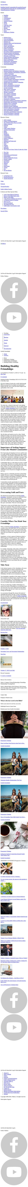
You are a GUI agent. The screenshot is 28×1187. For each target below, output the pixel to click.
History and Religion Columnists (12, 85)
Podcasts (6, 125)
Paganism (6, 153)
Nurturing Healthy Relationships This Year (11, 780)
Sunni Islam (7, 166)
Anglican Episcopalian (9, 129)
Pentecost (6, 345)
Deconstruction (7, 348)
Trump (5, 343)
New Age (6, 152)
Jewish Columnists (8, 88)
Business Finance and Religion (11, 53)
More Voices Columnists (10, 89)
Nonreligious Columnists (10, 95)
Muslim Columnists (8, 92)
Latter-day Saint (15, 8)
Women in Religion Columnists (11, 114)
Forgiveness (7, 334)
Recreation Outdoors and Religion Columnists (15, 100)
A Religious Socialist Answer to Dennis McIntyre (13, 896)
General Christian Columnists (11, 81)
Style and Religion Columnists (11, 110)
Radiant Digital (7, 1089)
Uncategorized (4, 602)
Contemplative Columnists (10, 75)
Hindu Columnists (8, 83)
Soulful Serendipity (5, 746)
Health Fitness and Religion (10, 58)
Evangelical (19, 7)
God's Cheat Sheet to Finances (11, 194)
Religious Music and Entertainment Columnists (15, 107)
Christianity (6, 135)
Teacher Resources (8, 178)
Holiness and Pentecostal (10, 141)
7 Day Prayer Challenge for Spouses (13, 198)
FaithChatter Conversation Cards (12, 205)
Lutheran (6, 146)
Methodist (6, 148)
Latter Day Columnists (9, 90)
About (5, 354)
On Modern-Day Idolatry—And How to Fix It (12, 978)
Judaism (6, 145)
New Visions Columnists (10, 93)
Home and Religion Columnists (11, 86)
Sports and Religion (8, 40)
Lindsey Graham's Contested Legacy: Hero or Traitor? (14, 958)
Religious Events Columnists (11, 106)
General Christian (8, 21)
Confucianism (7, 136)
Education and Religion (9, 56)
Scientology (7, 160)
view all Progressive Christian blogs (9, 984)
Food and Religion (8, 39)
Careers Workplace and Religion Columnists (15, 72)
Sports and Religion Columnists (11, 109)
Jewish (10, 8)
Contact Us (6, 1088)
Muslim (21, 8)
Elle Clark (3, 374)
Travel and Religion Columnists (11, 113)
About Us (6, 1073)
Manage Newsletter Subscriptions (12, 1091)
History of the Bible (8, 197)
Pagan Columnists (8, 96)
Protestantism (7, 156)
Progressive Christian (9, 10)
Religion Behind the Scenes (10, 157)
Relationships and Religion (10, 61)
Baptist (5, 132)
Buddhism (6, 134)
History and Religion (9, 46)
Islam (5, 144)
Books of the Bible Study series (11, 196)
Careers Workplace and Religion (12, 54)
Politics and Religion (9, 48)
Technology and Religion (10, 63)
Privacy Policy (7, 1084)
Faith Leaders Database (9, 128)
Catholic (7, 7)
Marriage (6, 337)
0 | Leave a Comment (6, 675)
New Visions (7, 29)
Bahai (5, 131)
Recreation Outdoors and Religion (12, 51)
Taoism (5, 167)
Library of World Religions (10, 121)
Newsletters (3, 208)
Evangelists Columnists (9, 78)
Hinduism (6, 139)
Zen (5, 169)
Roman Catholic (8, 159)
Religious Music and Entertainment (12, 43)
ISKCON (6, 142)
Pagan (5, 30)
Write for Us (7, 1082)
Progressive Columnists (9, 99)
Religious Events (8, 44)
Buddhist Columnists (9, 69)
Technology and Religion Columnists (13, 111)
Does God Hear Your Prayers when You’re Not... (13, 743)
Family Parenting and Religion (11, 57)
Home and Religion (8, 60)
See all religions (8, 170)
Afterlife (6, 340)
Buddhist (3, 7)
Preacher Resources (8, 177)
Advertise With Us (8, 1081)
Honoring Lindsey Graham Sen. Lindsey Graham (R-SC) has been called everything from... (14, 961)
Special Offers (4, 4)
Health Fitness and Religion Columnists (13, 82)
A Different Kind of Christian (11, 200)
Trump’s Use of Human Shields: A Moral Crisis (12, 938)
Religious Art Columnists (10, 104)
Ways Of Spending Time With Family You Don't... (13, 817)
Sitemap (6, 1094)
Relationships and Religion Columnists (13, 102)
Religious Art (7, 41)
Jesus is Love (7, 201)
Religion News (7, 37)
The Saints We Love (9, 204)
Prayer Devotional (8, 203)
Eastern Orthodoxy (8, 138)
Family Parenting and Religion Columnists (14, 79)
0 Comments (4, 377)
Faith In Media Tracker (6, 189)
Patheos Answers (8, 124)
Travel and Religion (8, 64)
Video (2, 181)
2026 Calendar (7, 120)
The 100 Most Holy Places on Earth (12, 122)
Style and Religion (8, 47)
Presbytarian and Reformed (10, 155)
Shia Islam (6, 162)
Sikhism (6, 163)
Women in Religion (8, 50)
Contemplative (12, 7)
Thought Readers (5, 186)
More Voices (7, 26)
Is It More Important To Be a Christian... (10, 876)
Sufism (5, 164)
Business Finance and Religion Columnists (14, 71)
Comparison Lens (8, 175)
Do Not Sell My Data (9, 1087)
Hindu (6, 8)
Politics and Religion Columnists (12, 97)
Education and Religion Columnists (12, 76)
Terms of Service (8, 1085)
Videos (5, 127)
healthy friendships (10, 408)
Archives (6, 355)
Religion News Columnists (10, 103)
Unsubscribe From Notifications (11, 1092)
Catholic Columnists (9, 73)
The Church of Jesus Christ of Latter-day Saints (15, 149)
